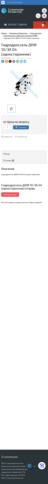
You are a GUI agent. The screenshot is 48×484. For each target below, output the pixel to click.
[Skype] (21, 61)
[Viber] (13, 61)
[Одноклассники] (6, 61)
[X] (10, 61)
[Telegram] (24, 61)
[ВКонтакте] (2, 61)
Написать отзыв (10, 195)
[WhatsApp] (17, 61)
